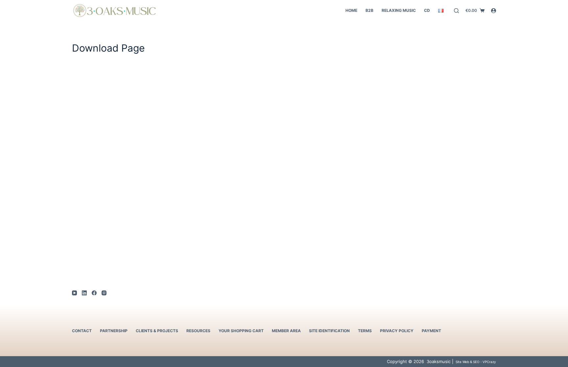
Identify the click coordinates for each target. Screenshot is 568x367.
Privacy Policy (397, 330)
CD (427, 10)
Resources (198, 330)
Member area (286, 330)
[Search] (456, 10)
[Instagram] (104, 292)
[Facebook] (94, 292)
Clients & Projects (157, 330)
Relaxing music (399, 10)
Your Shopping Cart (241, 330)
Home (351, 10)
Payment (431, 330)
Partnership (114, 330)
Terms (365, 330)
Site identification (329, 330)
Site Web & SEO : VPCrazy (475, 362)
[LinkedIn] (84, 292)
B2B (369, 10)
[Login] (493, 10)
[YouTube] (74, 292)
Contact (82, 330)
